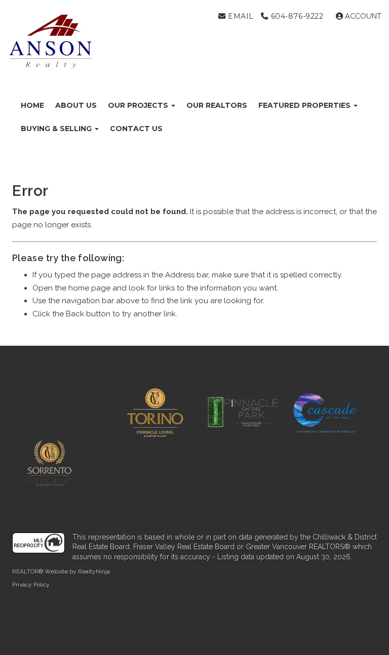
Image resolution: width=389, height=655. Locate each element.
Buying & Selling (57, 128)
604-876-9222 (295, 16)
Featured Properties (305, 105)
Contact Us (136, 128)
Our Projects (139, 105)
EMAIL (239, 16)
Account (362, 16)
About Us (76, 105)
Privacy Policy (31, 584)
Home (32, 105)
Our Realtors (216, 105)
